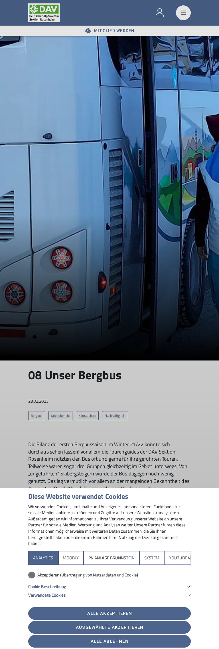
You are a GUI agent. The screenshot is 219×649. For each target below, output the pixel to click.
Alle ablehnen (109, 641)
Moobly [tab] (71, 558)
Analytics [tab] (43, 558)
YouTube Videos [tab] (185, 558)
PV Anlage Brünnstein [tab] (111, 558)
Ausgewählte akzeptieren (110, 627)
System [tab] (151, 558)
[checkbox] (109, 575)
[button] (109, 586)
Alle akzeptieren (109, 613)
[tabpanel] (109, 583)
